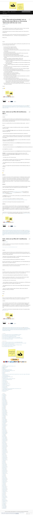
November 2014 (4, 471)
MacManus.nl (4, 11)
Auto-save (3, 231)
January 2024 (4, 411)
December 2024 (4, 402)
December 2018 (4, 445)
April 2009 (3, 503)
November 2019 (4, 440)
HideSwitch (4, 193)
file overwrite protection (24, 231)
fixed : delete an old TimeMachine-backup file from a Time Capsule (11, 337)
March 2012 (4, 495)
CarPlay (3, 368)
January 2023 (4, 420)
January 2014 (4, 477)
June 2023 (3, 416)
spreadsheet (4, 330)
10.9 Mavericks (26, 327)
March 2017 (4, 454)
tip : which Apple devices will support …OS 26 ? (8, 345)
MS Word (18, 233)
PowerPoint (20, 329)
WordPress (3, 391)
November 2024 (4, 403)
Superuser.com (5, 213)
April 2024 (3, 408)
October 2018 (4, 447)
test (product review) (5, 385)
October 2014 (4, 472)
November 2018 (4, 446)
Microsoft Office (18, 232)
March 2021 (4, 429)
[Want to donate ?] (8, 319)
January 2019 (4, 444)
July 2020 (3, 434)
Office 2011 (27, 233)
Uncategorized (4, 387)
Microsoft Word (6, 233)
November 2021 (4, 424)
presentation (23, 329)
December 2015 (4, 466)
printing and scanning (5, 383)
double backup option (14, 231)
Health (3, 373)
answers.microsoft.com (27, 213)
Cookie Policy (17, 513)
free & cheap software (5, 371)
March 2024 (4, 409)
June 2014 (3, 475)
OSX (18, 329)
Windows (3, 107)
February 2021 (4, 430)
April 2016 (3, 462)
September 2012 (4, 491)
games (3, 372)
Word (6, 330)
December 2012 (4, 488)
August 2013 (4, 482)
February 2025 (4, 400)
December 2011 (4, 497)
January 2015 (4, 469)
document (10, 231)
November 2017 (4, 451)
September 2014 (4, 473)
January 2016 (4, 465)
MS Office (11, 233)
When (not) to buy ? (13, 11)
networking (3, 380)
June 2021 (3, 426)
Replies (9, 330)
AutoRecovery (7, 231)
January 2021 (4, 431)
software (8, 11)
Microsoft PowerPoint (22, 232)
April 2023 (3, 418)
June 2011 (3, 498)
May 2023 (3, 417)
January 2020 (4, 438)
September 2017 (4, 452)
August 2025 (4, 395)
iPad (17, 106)
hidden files (28, 231)
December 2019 (4, 439)
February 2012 (4, 496)
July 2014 (3, 474)
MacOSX (10, 232)
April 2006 (3, 504)
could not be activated (7, 106)
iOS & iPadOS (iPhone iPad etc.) (9, 105)
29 (29, 111)
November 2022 (4, 421)
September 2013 (4, 481)
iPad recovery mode (23, 106)
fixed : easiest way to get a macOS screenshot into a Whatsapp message (12, 344)
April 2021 (3, 428)
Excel (18, 231)
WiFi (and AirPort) (4, 390)
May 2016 (3, 461)
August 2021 (4, 425)
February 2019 (4, 443)
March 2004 (4, 505)
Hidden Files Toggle (11, 192)
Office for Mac (16, 329)
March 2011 (4, 499)
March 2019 (4, 442)
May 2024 (3, 407)
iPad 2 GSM (19, 106)
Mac (6, 232)
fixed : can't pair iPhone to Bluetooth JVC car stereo (9, 336)
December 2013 (4, 478)
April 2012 (3, 494)
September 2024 (4, 404)
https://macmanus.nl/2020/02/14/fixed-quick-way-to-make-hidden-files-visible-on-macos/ (14, 199)
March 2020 (4, 436)
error (16, 106)
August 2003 (4, 507)
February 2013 (4, 486)
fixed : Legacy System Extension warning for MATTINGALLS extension (11, 334)
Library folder (4, 232)
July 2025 (3, 396)
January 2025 (4, 401)
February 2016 (4, 464)
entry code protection (12, 106)
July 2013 (3, 483)
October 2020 (4, 433)
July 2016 (3, 460)
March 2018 (4, 448)
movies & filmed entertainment (6, 379)
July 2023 (3, 415)
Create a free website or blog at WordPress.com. (11, 511)
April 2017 (3, 453)
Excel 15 (20, 231)
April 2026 (3, 394)
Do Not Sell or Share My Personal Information (22, 511)
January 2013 (4, 487)
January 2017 (4, 456)
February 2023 (4, 419)
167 (29, 238)
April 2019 (3, 441)
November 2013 (4, 479)
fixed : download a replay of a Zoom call (7, 346)
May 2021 (3, 427)
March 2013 (4, 485)
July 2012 (3, 492)
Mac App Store (4, 377)
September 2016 (4, 459)
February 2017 (4, 455)
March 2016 (4, 463)
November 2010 (4, 500)
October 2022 (4, 422)
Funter (22, 192)
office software (17, 230)
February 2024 (4, 410)
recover (26, 329)
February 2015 (4, 468)
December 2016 (4, 457)
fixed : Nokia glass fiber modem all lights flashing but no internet (11, 335)
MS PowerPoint (15, 233)
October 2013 (4, 480)
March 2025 (4, 399)
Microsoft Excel (14, 232)
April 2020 (3, 435)
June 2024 (3, 406)
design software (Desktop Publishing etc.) (8, 370)
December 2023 (4, 412)
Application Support (4, 328)
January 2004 (4, 506)
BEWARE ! (3, 367)
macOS (8, 232)
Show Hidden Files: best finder (18, 191)
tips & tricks (24, 105)
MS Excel (9, 233)
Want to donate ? (5, 13)
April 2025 (3, 398)
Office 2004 (20, 233)
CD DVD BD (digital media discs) (6, 369)
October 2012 (4, 490)
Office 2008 (24, 233)
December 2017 (4, 450)
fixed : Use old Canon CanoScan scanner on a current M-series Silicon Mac (12, 342)
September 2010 (4, 501)
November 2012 (4, 489)
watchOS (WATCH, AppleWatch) (6, 389)
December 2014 (4, 470)
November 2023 (4, 413)
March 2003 (4, 508)
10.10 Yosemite (26, 230)
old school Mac (4, 382)
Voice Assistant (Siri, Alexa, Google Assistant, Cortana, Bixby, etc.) (11, 388)
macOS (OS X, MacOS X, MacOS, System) (18, 105)
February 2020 (4, 437)
